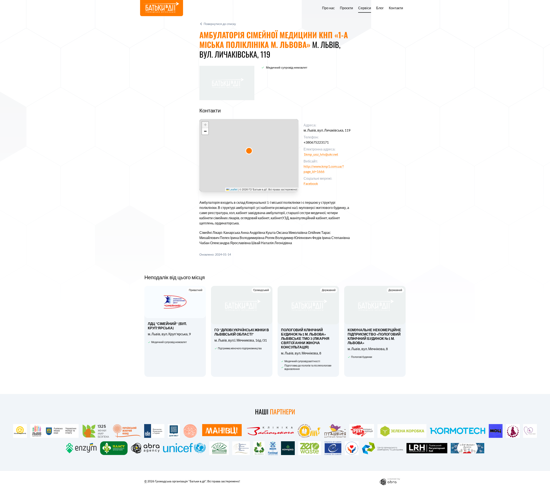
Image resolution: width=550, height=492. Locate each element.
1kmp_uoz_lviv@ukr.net (321, 154)
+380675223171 (316, 142)
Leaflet (233, 189)
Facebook (311, 183)
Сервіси (364, 8)
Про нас (328, 8)
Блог (380, 8)
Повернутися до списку (220, 24)
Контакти (396, 8)
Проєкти (346, 8)
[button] (249, 150)
